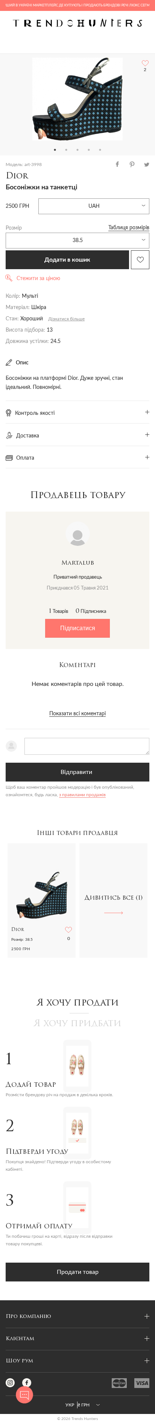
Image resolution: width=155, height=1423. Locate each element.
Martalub (77, 563)
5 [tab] (100, 150)
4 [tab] (89, 150)
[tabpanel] (77, 99)
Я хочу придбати (77, 1023)
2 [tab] (66, 150)
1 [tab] (55, 150)
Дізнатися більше (66, 319)
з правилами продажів (82, 794)
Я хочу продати (78, 1003)
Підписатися (77, 628)
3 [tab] (77, 150)
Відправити (76, 772)
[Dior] (77, 99)
